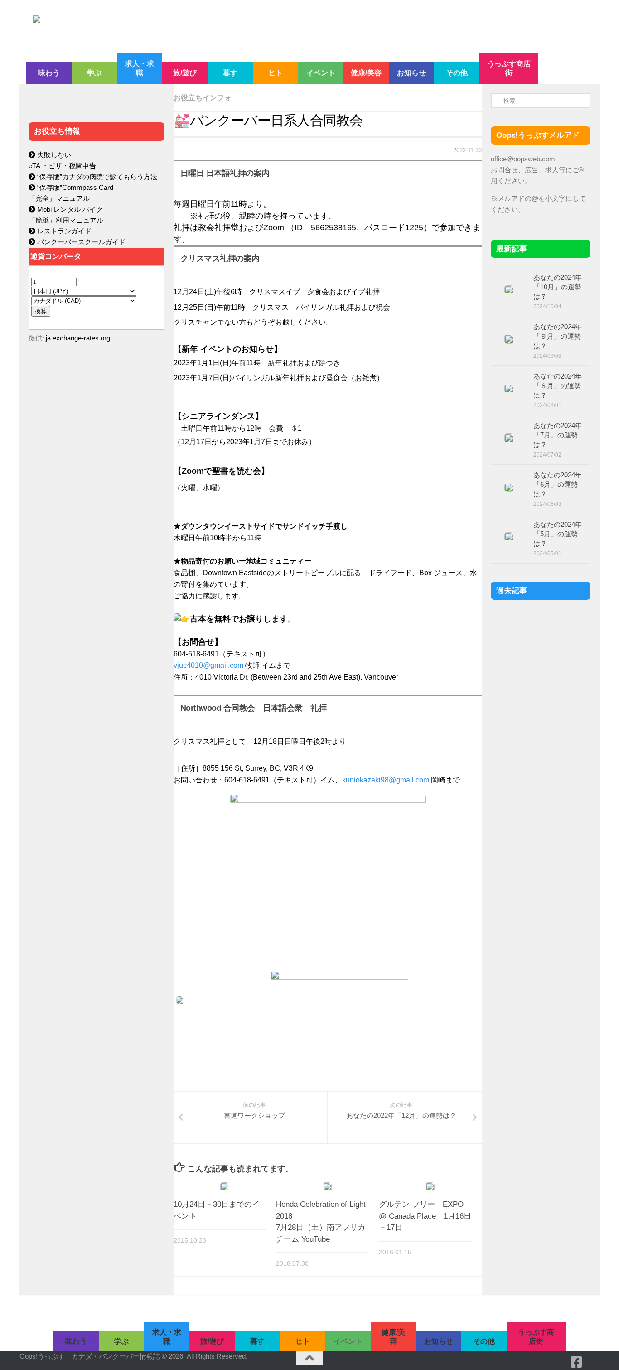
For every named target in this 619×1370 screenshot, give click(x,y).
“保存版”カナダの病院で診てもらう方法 (96, 176)
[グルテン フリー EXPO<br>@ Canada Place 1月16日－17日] (430, 1186)
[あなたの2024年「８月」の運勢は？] (508, 388)
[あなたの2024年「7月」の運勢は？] (508, 437)
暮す (230, 73)
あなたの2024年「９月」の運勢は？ (557, 336)
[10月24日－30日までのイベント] (224, 1186)
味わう (49, 73)
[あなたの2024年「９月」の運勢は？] (508, 339)
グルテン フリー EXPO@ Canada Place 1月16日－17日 (425, 1216)
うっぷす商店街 (509, 68)
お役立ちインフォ (203, 98)
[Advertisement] (96, 542)
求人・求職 (139, 68)
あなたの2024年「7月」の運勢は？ (557, 435)
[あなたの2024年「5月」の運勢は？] (508, 536)
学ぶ (94, 73)
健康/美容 (366, 73)
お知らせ (411, 73)
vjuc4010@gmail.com (208, 665)
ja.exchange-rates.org (78, 338)
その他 (457, 73)
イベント (320, 73)
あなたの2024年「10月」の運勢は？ (557, 286)
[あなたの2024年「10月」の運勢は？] (508, 289)
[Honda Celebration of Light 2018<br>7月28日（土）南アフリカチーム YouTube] (327, 1186)
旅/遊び (185, 73)
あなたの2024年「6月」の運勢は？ (557, 484)
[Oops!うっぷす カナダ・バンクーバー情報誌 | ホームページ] (235, 26)
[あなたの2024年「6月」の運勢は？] (508, 487)
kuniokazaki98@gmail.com (385, 780)
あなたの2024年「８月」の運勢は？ (557, 385)
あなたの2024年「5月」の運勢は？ (557, 533)
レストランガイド (63, 231)
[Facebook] (577, 1362)
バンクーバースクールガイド (80, 242)
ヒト (275, 73)
